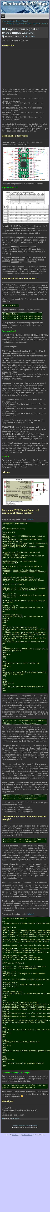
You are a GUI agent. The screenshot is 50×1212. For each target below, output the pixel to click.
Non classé (15, 1119)
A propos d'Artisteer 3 (19, 1125)
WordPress (15, 1134)
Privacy (29, 1125)
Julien (33, 36)
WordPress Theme (27, 1134)
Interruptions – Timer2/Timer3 (15, 21)
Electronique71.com (25, 3)
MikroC (31, 519)
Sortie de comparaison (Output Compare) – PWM (26, 23)
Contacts (34, 1125)
